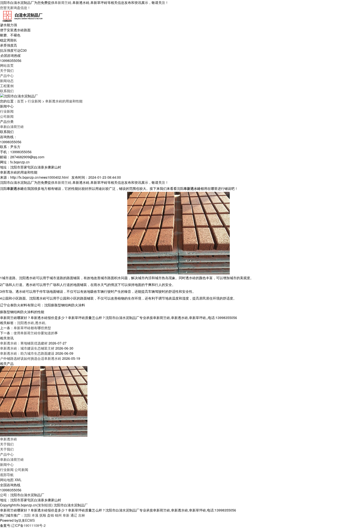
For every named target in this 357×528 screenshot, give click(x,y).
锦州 (58, 515)
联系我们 (7, 90)
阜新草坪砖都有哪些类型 (32, 327)
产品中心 (7, 75)
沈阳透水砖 (25, 322)
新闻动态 (7, 80)
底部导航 (7, 474)
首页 (20, 101)
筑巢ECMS (26, 520)
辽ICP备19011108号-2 (28, 525)
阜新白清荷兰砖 (12, 126)
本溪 (35, 515)
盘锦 (50, 515)
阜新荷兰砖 (62, 2)
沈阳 (27, 515)
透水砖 (40, 322)
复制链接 (44, 505)
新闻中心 (7, 464)
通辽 (73, 515)
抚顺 (42, 515)
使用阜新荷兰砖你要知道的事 (36, 332)
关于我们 (7, 70)
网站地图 (7, 479)
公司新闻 (7, 116)
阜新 (66, 515)
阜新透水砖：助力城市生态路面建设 (27, 353)
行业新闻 (34, 101)
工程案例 (7, 85)
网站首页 (7, 65)
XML (18, 479)
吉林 (81, 515)
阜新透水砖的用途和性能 (64, 101)
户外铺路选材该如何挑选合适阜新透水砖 (30, 358)
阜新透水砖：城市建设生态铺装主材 (27, 348)
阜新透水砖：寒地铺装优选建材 (24, 343)
